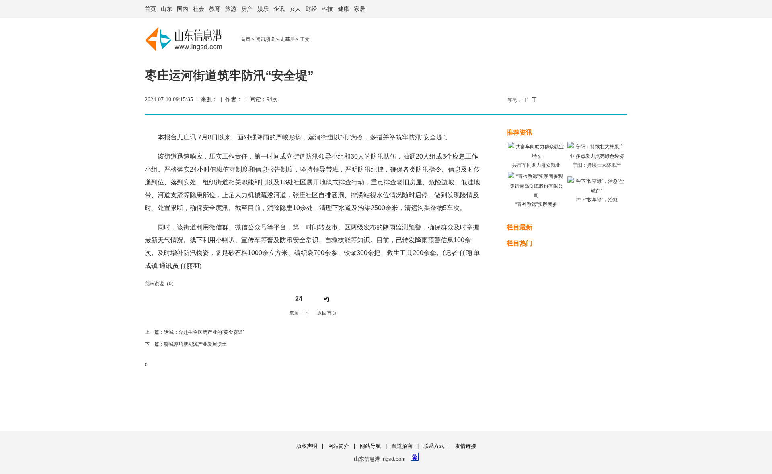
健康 (343, 9)
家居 (359, 9)
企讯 (279, 9)
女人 (295, 9)
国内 (182, 9)
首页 (150, 9)
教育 (214, 9)
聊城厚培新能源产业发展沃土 (195, 344)
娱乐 (263, 9)
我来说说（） (161, 283)
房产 (247, 9)
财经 (311, 9)
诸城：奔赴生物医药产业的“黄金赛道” (204, 332)
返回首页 (327, 313)
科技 (327, 9)
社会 (198, 9)
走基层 (287, 39)
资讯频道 (265, 39)
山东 (166, 9)
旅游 (230, 9)
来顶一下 (298, 313)
